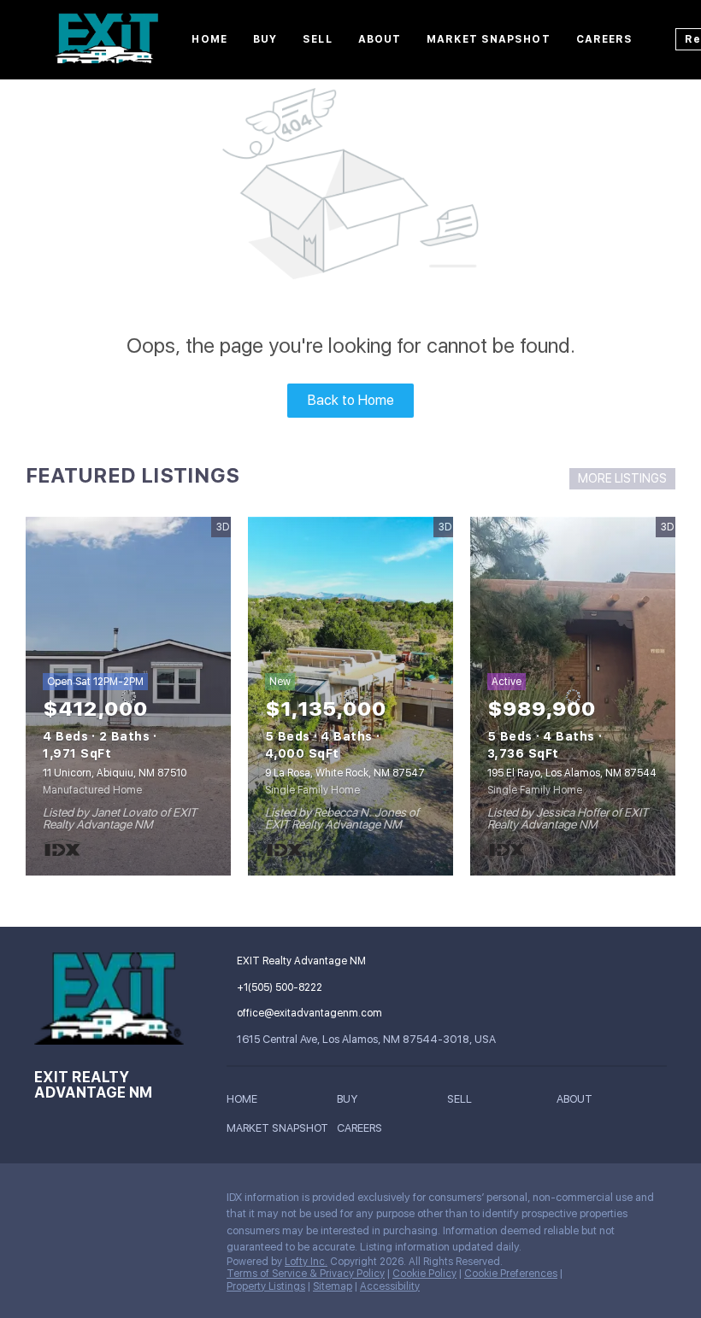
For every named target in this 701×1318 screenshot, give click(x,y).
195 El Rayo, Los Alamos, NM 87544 (572, 773)
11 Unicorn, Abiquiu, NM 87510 (114, 773)
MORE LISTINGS (622, 478)
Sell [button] (317, 39)
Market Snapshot (489, 39)
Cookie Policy (424, 1274)
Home (209, 39)
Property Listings (266, 1286)
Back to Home (351, 400)
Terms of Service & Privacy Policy (306, 1274)
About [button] (380, 39)
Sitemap (332, 1286)
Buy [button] (265, 39)
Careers (604, 39)
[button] (246, 1101)
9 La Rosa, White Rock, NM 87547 (345, 773)
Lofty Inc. (306, 1262)
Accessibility (390, 1286)
